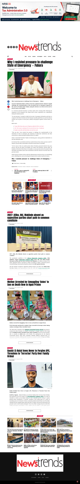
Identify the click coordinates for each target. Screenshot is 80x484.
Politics (29, 56)
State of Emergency (34, 166)
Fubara (24, 166)
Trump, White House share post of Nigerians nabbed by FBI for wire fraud (28, 126)
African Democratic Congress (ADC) (36, 258)
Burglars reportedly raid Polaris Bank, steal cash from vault (26, 130)
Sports (45, 56)
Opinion (54, 56)
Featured (20, 166)
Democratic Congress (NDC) (26, 259)
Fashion (39, 477)
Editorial (49, 56)
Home (26, 56)
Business (33, 56)
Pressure (28, 166)
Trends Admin (11, 69)
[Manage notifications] (77, 481)
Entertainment (39, 56)
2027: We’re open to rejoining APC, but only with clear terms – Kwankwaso (29, 128)
